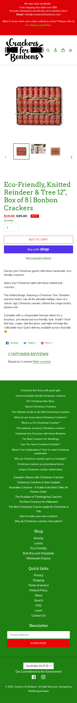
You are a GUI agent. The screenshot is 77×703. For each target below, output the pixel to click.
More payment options (38, 258)
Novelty (38, 538)
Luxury (38, 543)
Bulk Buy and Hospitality (38, 553)
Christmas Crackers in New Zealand (38, 482)
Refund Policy (38, 590)
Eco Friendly (38, 548)
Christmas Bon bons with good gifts (41, 390)
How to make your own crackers (39, 516)
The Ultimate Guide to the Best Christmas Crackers (40, 411)
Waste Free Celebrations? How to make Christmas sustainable (40, 451)
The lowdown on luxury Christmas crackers (40, 428)
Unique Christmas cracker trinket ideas (40, 469)
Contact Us (39, 615)
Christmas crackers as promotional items (40, 464)
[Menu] (70, 50)
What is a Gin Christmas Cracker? (40, 422)
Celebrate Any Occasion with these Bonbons (40, 433)
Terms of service (38, 585)
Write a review (42, 361)
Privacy (38, 575)
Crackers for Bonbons (25, 686)
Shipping (38, 580)
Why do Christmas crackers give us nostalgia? (40, 458)
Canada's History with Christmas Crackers (38, 477)
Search (38, 600)
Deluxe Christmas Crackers (40, 406)
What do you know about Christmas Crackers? (40, 417)
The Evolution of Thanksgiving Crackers (38, 496)
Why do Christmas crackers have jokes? (38, 521)
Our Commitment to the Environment (39, 671)
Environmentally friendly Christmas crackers (40, 395)
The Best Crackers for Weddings (40, 438)
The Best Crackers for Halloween (38, 501)
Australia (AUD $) (37, 666)
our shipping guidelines (38, 25)
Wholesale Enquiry (39, 558)
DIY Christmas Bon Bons (40, 401)
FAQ (38, 605)
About (38, 595)
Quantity (8, 220)
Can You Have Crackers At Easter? (40, 444)
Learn (38, 610)
